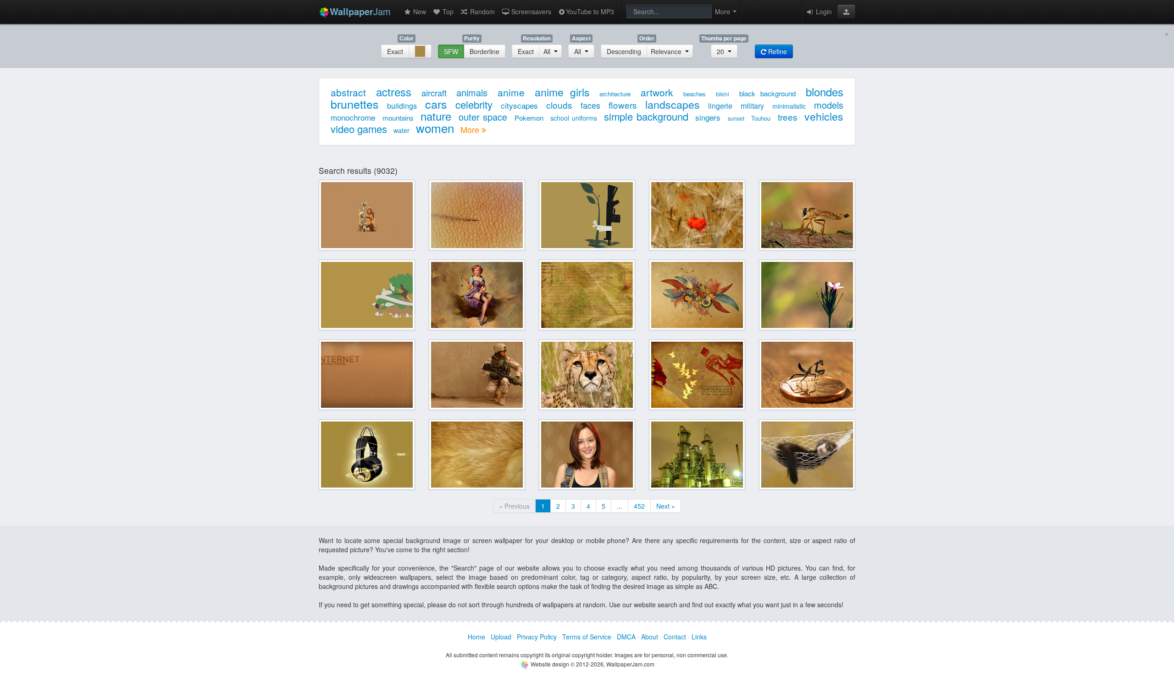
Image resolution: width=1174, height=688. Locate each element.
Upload (501, 636)
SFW (451, 51)
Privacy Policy (537, 636)
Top (447, 11)
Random (481, 11)
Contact (675, 636)
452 (639, 505)
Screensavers (530, 11)
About (649, 636)
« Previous (514, 505)
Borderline (484, 51)
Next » (665, 505)
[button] (846, 11)
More (471, 129)
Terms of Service (586, 636)
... (619, 505)
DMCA (626, 636)
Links (699, 636)
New (418, 11)
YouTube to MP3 (590, 11)
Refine (776, 51)
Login (823, 11)
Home (476, 636)
